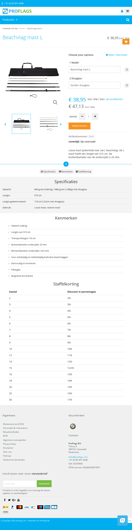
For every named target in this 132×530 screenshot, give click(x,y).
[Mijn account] (122, 11)
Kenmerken (67, 171)
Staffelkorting (84, 171)
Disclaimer (8, 447)
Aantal (73, 116)
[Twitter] (9, 500)
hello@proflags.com (78, 457)
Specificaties (49, 171)
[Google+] (14, 500)
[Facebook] (5, 500)
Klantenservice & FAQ (13, 424)
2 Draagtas (76, 78)
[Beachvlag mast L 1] (33, 79)
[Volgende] (60, 124)
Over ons (7, 451)
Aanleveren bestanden (14, 459)
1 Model (74, 62)
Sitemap (7, 455)
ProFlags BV (45, 520)
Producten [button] (9, 19)
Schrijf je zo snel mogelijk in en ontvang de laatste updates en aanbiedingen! (26, 492)
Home (22, 28)
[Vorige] (5, 124)
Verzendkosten (114, 99)
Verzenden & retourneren (15, 428)
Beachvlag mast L (35, 28)
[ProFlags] (66, 11)
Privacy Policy (9, 443)
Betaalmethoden (11, 431)
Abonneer (44, 483)
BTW (5, 435)
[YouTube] (18, 500)
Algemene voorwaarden (14, 440)
